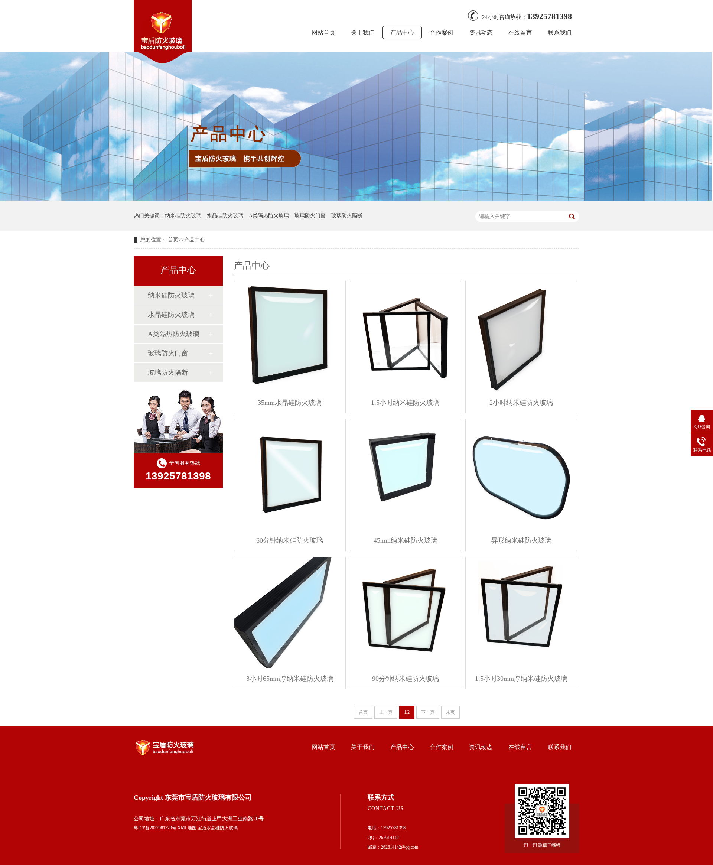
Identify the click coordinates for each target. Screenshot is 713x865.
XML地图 (187, 827)
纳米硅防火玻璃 (183, 215)
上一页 (386, 712)
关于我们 (363, 32)
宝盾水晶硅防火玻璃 (218, 827)
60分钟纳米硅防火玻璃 (289, 540)
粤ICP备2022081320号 (155, 827)
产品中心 (402, 32)
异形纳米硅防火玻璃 (521, 540)
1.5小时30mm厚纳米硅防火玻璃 (521, 678)
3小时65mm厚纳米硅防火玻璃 (289, 678)
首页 (173, 240)
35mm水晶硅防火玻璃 (290, 402)
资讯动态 (481, 32)
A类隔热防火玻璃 (269, 215)
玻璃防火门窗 (310, 215)
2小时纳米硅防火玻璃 (521, 402)
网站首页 (323, 32)
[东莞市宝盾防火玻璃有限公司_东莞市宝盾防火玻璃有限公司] (163, 61)
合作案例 (441, 32)
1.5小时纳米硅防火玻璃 (405, 402)
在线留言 (520, 32)
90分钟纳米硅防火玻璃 (405, 678)
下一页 (427, 712)
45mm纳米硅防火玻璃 (405, 540)
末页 (450, 712)
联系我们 (560, 32)
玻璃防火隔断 (346, 215)
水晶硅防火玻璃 (225, 215)
